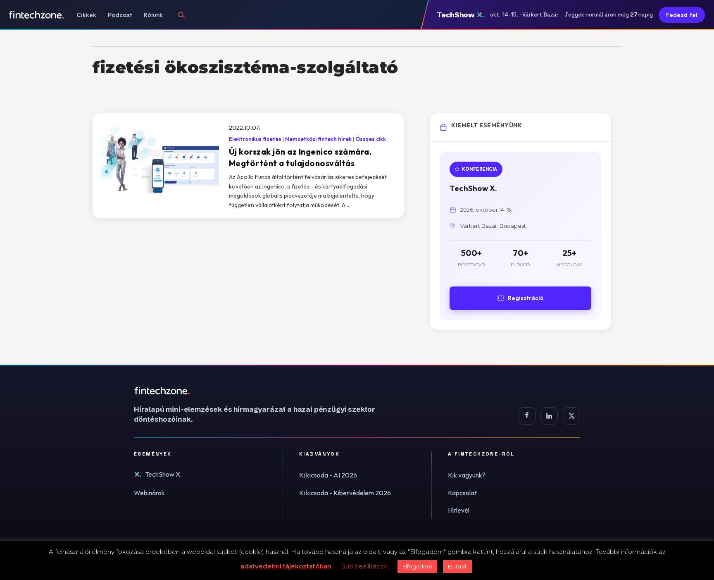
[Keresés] (181, 15)
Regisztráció (526, 298)
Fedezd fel (681, 15)
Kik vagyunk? (467, 475)
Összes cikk (370, 139)
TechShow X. (163, 474)
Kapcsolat (462, 493)
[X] (571, 416)
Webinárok (149, 493)
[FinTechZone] (266, 390)
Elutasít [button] (457, 566)
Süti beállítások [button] (364, 566)
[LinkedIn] (549, 416)
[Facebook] (527, 416)
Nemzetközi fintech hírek (318, 139)
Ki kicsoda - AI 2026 (328, 475)
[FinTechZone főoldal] (36, 14)
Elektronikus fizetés (255, 139)
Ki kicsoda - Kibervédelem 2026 (345, 493)
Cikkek (86, 15)
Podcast (120, 15)
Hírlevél (458, 510)
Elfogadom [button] (417, 566)
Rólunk (153, 15)
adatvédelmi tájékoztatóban (285, 566)
